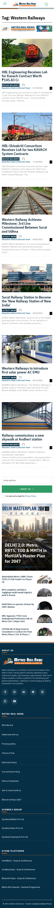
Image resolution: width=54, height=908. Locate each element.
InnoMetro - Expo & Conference (17, 860)
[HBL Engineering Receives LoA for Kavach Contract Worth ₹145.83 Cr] (27, 54)
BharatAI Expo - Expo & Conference (19, 878)
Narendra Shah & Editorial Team (16, 88)
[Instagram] (14, 692)
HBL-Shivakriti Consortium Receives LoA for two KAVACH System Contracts (24, 149)
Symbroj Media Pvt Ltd (13, 819)
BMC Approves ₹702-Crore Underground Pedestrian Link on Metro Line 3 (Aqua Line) (17, 618)
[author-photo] (24, 85)
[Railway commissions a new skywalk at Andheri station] (27, 417)
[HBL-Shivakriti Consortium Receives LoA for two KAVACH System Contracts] (27, 128)
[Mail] (33, 692)
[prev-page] (41, 508)
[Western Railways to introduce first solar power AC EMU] (27, 350)
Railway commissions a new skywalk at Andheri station (23, 437)
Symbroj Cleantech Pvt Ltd (15, 837)
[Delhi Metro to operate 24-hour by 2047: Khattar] (44, 608)
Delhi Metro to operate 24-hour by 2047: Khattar (18, 605)
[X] (42, 692)
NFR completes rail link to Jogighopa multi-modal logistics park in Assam (17, 592)
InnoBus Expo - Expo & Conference (18, 869)
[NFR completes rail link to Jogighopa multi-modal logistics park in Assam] (44, 595)
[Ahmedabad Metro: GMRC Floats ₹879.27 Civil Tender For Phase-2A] (44, 582)
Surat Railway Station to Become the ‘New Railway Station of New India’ (26, 301)
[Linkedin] (23, 692)
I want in (25, 489)
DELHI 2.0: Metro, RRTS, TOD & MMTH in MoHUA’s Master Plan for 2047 (26, 553)
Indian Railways (11, 85)
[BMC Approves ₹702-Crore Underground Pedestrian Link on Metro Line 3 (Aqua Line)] (44, 622)
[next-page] (47, 508)
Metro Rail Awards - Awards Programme (21, 887)
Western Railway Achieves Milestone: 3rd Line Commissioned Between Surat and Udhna (24, 225)
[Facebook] (5, 692)
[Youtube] (14, 701)
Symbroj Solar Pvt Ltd (12, 828)
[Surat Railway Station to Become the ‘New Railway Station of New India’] (27, 279)
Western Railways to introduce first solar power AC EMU (25, 370)
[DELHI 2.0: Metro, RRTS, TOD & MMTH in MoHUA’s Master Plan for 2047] (27, 537)
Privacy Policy (30, 496)
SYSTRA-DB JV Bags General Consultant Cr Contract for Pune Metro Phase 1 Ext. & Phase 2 (17, 632)
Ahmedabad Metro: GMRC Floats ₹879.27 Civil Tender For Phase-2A (17, 579)
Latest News (9, 236)
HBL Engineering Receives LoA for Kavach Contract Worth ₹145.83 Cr (24, 76)
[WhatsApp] (5, 701)
